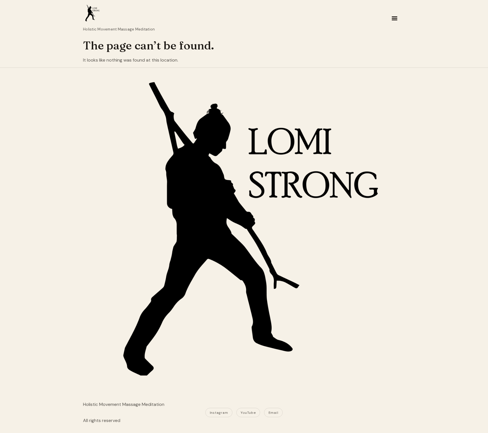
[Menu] (394, 18)
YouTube (248, 412)
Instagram (219, 412)
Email (273, 412)
